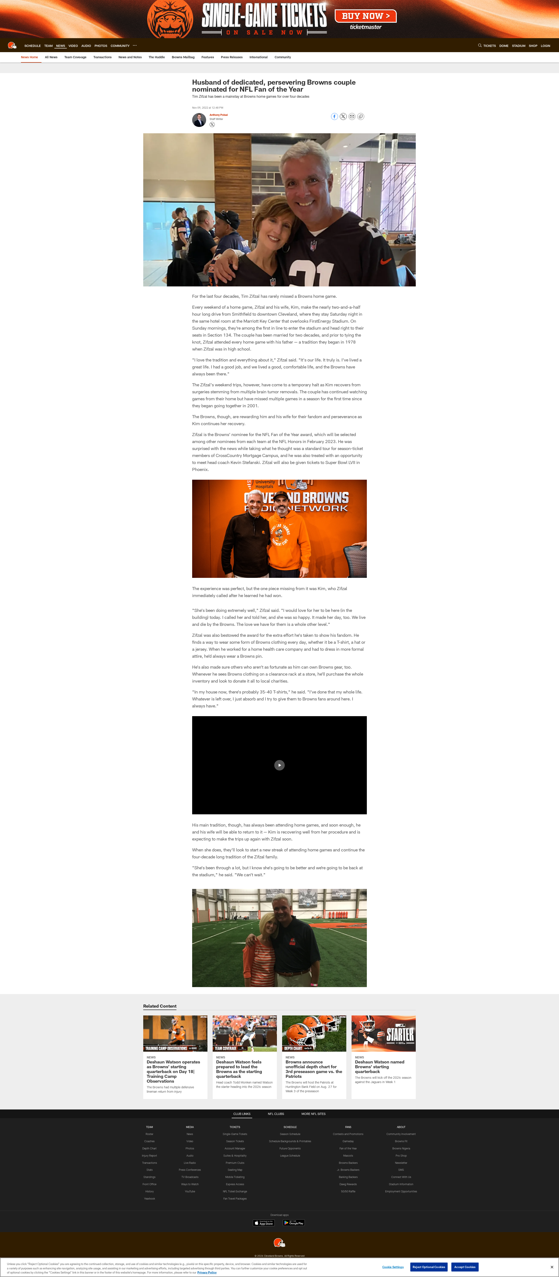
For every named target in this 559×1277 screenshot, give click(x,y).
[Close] (552, 1267)
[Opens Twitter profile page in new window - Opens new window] (212, 124)
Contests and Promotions (348, 1133)
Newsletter (401, 1162)
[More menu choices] (134, 45)
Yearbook (149, 1198)
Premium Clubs (235, 1162)
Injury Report (149, 1155)
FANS (348, 1126)
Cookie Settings (393, 1266)
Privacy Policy (207, 1272)
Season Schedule (290, 1133)
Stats (150, 1169)
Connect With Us (401, 1176)
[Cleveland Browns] (279, 1243)
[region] (279, 1267)
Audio (189, 1155)
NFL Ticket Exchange (235, 1191)
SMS (401, 1169)
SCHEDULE (290, 1126)
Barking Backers (348, 1176)
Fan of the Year (348, 1148)
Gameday (348, 1141)
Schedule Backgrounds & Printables (290, 1141)
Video (189, 1141)
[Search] (480, 45)
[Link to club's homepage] (12, 45)
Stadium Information (401, 1184)
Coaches (149, 1141)
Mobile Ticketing (235, 1176)
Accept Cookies (465, 1266)
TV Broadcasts (189, 1176)
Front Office (149, 1184)
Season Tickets (235, 1141)
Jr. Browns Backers (348, 1169)
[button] (279, 765)
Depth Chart (149, 1148)
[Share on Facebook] (334, 119)
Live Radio (190, 1162)
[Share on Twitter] (343, 119)
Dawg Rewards (348, 1184)
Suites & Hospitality (235, 1155)
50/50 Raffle (348, 1191)
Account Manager (235, 1148)
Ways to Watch (190, 1184)
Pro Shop (401, 1155)
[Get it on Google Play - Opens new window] (294, 1225)
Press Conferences (190, 1169)
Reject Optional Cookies (429, 1266)
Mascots (348, 1155)
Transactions (149, 1162)
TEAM (149, 1126)
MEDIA (190, 1126)
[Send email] (352, 119)
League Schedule (290, 1155)
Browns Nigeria (401, 1148)
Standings (149, 1176)
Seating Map (235, 1169)
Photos (190, 1148)
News (190, 1133)
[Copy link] (360, 116)
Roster (149, 1133)
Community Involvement (401, 1133)
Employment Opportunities (401, 1191)
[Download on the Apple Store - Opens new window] (264, 1223)
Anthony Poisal (219, 114)
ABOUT (401, 1126)
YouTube (190, 1191)
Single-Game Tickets (235, 1133)
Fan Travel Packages (235, 1198)
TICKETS (235, 1126)
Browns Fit (401, 1141)
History (149, 1191)
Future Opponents (290, 1148)
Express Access (235, 1184)
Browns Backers (348, 1162)
